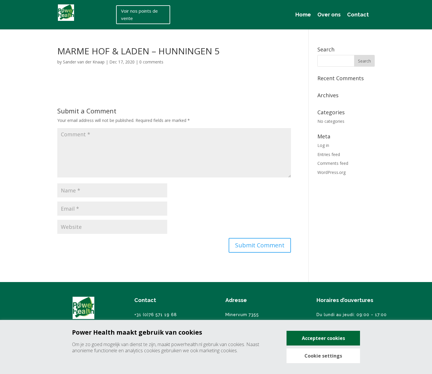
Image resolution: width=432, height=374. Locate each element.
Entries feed (328, 154)
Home (303, 14)
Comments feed (332, 163)
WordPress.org (331, 172)
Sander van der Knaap (84, 62)
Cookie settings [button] (323, 356)
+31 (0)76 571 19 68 (155, 314)
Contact (358, 14)
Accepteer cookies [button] (323, 338)
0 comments (151, 62)
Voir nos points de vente (139, 14)
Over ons (329, 14)
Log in (323, 145)
